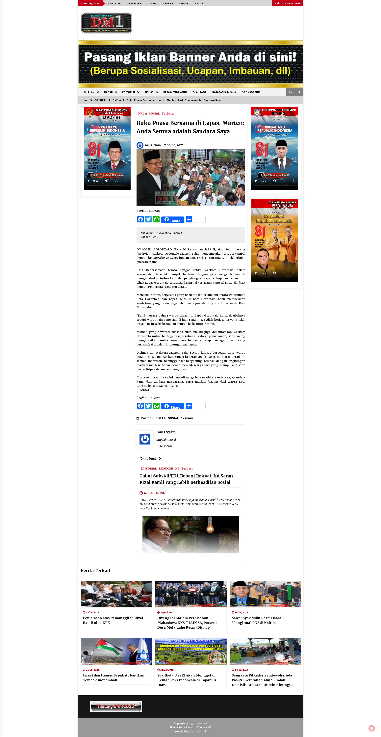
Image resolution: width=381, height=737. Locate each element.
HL (177, 468)
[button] (290, 92)
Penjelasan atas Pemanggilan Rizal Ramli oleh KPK (113, 620)
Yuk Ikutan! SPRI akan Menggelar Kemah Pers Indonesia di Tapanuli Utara (186, 680)
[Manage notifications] (371, 728)
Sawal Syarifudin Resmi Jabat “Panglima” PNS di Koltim (256, 620)
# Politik (184, 3)
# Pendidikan (134, 3)
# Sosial (152, 3)
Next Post (148, 459)
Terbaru (168, 113)
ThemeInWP (204, 727)
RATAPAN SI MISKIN (224, 92)
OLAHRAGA (199, 92)
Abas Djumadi (198, 731)
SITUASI (149, 92)
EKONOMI (166, 468)
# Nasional (200, 3)
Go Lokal (89, 92)
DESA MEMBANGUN (175, 92)
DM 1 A (142, 113)
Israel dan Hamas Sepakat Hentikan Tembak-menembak (113, 677)
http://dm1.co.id (166, 440)
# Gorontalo (114, 3)
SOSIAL (154, 113)
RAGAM (108, 92)
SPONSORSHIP (251, 92)
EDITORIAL (129, 92)
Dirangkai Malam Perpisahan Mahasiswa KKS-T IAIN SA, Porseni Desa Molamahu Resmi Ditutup (187, 622)
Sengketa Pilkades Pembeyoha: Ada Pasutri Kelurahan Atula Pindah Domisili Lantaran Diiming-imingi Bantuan (262, 680)
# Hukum (168, 3)
